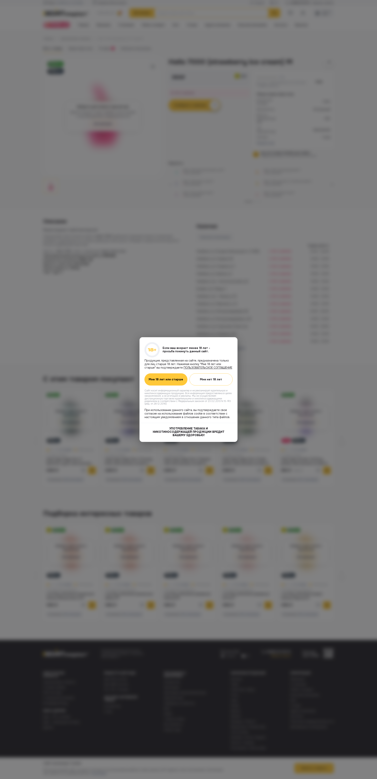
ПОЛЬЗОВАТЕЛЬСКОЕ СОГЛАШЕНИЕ (208, 367)
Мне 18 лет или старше (166, 379)
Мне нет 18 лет (211, 379)
